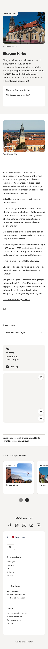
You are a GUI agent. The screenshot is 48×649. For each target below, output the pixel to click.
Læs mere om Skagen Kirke (16, 299)
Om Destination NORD (17, 613)
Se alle (10, 576)
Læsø (9, 569)
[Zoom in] (41, 411)
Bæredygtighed (14, 620)
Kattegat (11, 562)
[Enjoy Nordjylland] (16, 537)
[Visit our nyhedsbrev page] (31, 525)
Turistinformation (14, 617)
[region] (24, 398)
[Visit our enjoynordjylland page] (9, 525)
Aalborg (10, 572)
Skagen (10, 565)
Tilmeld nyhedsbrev (16, 594)
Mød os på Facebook (16, 598)
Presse (10, 623)
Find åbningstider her (20, 90)
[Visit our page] (17, 525)
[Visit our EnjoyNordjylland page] (24, 525)
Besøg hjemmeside (19, 95)
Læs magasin (13, 591)
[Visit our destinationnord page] (38, 525)
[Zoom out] (41, 418)
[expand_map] (41, 377)
